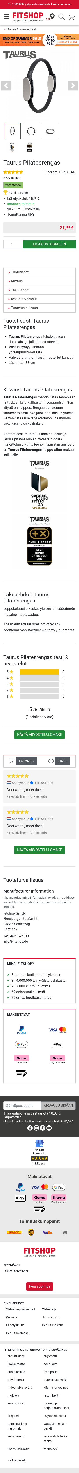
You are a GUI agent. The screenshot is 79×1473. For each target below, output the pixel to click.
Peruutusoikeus (52, 1325)
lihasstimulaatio (18, 1449)
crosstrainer (16, 1356)
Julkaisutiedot (51, 1317)
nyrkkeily (14, 1395)
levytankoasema (55, 1416)
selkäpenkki (15, 1436)
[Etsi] (61, 17)
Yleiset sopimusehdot (20, 1309)
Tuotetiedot (20, 272)
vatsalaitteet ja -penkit (54, 1426)
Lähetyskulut (15, 1325)
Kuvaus (17, 281)
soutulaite (50, 1364)
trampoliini (51, 1372)
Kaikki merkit (16, 1460)
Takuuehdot (20, 290)
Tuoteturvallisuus (24, 308)
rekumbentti (52, 1395)
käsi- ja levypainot (56, 1388)
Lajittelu (25, 761)
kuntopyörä (15, 1403)
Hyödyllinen (18, 797)
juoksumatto (16, 1364)
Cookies (11, 1317)
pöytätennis (16, 1380)
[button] (12, 131)
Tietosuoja (49, 1309)
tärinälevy (50, 1449)
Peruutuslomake (17, 1333)
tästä (16, 1271)
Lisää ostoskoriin (49, 244)
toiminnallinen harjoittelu (17, 1426)
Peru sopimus (39, 1286)
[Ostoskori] (73, 17)
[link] (21, 1030)
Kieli (61, 761)
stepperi (13, 1416)
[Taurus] (19, 54)
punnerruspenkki (55, 1380)
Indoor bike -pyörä (20, 1388)
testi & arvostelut (24, 299)
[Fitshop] (28, 17)
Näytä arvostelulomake (39, 734)
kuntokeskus (16, 1372)
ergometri (50, 1356)
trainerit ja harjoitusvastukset (56, 1406)
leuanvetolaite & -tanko (55, 1439)
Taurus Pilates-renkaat (22, 29)
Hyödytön (40, 797)
